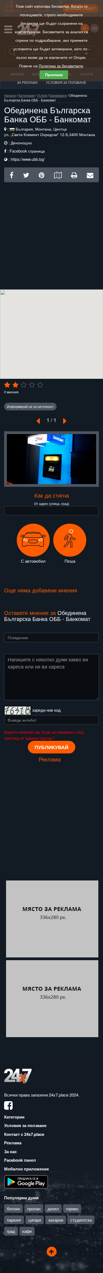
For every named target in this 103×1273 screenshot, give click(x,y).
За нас (10, 1151)
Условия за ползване (66, 82)
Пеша (70, 561)
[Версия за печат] (74, 175)
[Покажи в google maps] (58, 175)
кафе (27, 1231)
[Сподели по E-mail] (90, 175)
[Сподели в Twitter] (26, 175)
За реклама (27, 82)
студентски (81, 1220)
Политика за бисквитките (61, 66)
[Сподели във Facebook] (11, 175)
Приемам (54, 75)
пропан (33, 1208)
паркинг (14, 1220)
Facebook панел (20, 1160)
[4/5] (32, 385)
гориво (72, 1208)
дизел (53, 1208)
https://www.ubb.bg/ (28, 159)
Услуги (42, 95)
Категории (26, 95)
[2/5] (15, 385)
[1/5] (7, 385)
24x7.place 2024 (63, 1095)
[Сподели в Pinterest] (41, 175)
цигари (34, 1220)
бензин (13, 1208)
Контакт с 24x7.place (24, 1134)
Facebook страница (27, 151)
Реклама (12, 1143)
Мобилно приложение (26, 1169)
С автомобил (33, 561)
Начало (10, 95)
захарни (55, 1220)
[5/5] (40, 385)
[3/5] (24, 385)
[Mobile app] (26, 1181)
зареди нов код (46, 710)
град (11, 1231)
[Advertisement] (51, 233)
